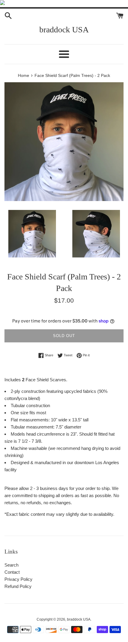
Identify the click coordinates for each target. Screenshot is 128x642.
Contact (12, 572)
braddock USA (64, 29)
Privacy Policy (18, 579)
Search (11, 564)
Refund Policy (18, 586)
